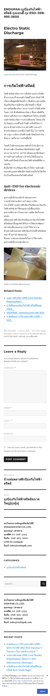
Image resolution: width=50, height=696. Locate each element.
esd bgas (8, 334)
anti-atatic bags (38, 331)
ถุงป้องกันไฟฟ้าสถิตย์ (16, 567)
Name (8, 408)
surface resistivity (19, 334)
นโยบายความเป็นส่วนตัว (22, 681)
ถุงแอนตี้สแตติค (32, 336)
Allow (42, 691)
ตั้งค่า (6, 686)
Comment (10, 368)
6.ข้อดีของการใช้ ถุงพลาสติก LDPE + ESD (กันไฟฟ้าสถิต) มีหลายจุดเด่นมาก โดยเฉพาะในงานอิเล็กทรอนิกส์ (24, 648)
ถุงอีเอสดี (21, 336)
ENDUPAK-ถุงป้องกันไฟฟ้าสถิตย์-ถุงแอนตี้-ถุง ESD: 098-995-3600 (24, 13)
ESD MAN (12, 331)
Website (8, 434)
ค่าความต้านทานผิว (35, 334)
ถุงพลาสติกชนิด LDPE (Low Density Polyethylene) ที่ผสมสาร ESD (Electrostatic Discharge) (24, 659)
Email (8, 421)
